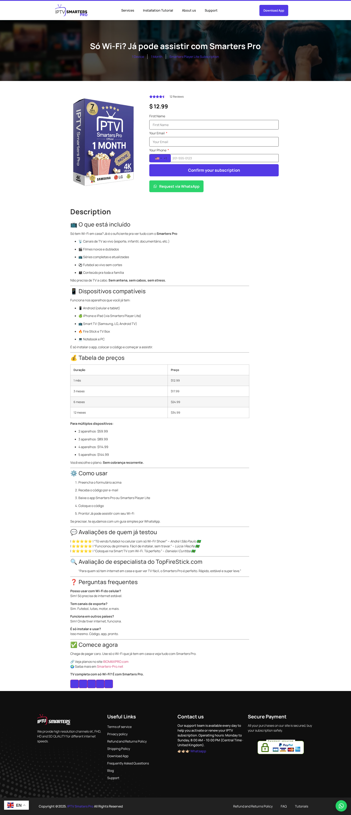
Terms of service (119, 726)
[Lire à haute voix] (100, 684)
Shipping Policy (118, 748)
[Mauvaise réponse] (91, 684)
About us (189, 10)
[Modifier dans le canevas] (108, 684)
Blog (110, 770)
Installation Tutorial (158, 10)
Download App (117, 756)
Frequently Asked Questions (128, 763)
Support (211, 10)
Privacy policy (117, 734)
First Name (157, 116)
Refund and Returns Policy (127, 741)
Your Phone (158, 150)
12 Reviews (177, 96)
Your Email (157, 133)
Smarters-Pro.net (110, 666)
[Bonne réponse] (83, 684)
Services (127, 10)
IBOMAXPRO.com (116, 661)
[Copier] (74, 684)
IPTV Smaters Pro (80, 806)
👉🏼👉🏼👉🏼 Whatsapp (192, 751)
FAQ (284, 806)
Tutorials (301, 806)
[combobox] (160, 158)
